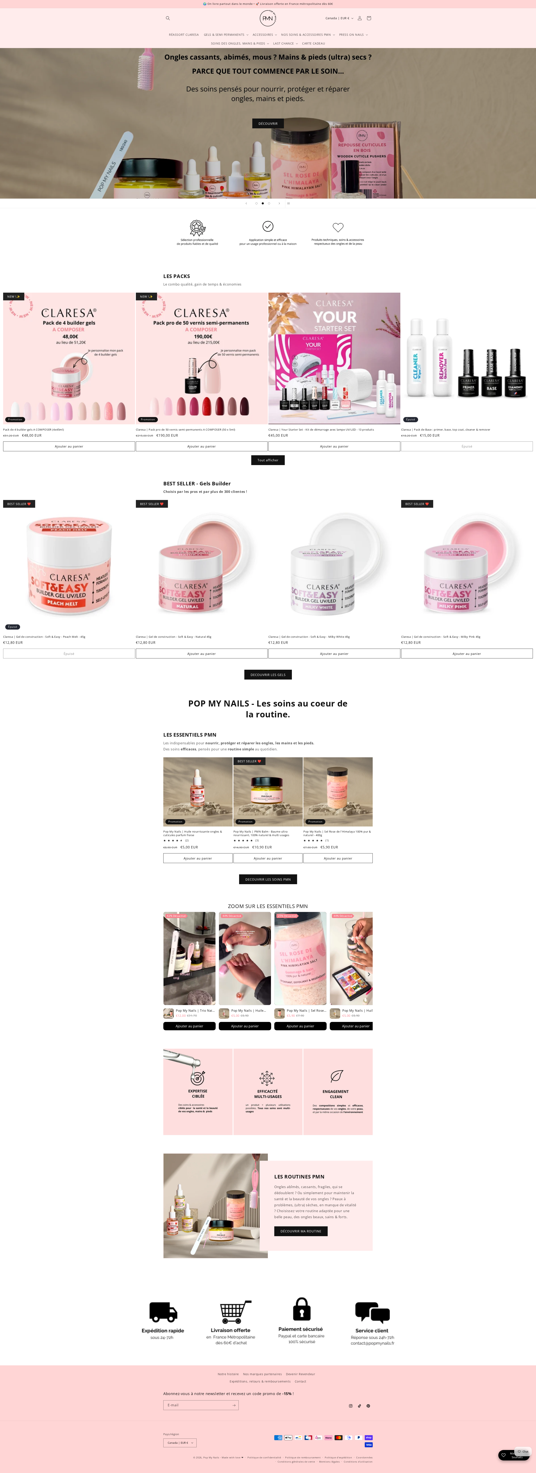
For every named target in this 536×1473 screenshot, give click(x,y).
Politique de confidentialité (264, 1457)
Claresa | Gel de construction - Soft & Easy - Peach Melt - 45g (44, 637)
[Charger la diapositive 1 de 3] (256, 203)
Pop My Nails (211, 1457)
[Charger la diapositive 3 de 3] (269, 203)
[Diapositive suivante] (279, 203)
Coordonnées (364, 1457)
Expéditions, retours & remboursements (260, 1381)
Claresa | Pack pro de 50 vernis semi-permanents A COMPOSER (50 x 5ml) (185, 429)
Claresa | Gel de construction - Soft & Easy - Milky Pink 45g (441, 637)
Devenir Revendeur (300, 1374)
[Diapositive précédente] (246, 203)
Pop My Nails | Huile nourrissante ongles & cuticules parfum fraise (192, 833)
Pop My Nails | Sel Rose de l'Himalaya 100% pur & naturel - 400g (337, 833)
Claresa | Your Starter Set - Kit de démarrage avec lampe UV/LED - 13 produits (321, 429)
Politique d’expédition (338, 1457)
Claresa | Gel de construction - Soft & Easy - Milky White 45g (309, 637)
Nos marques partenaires (262, 1374)
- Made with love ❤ (232, 1457)
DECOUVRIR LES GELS (268, 675)
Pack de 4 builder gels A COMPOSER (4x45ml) (33, 429)
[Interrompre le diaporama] (289, 203)
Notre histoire (228, 1374)
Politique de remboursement (303, 1457)
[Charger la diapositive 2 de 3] (263, 203)
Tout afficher (268, 460)
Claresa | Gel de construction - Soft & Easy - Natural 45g (173, 637)
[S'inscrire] (233, 1405)
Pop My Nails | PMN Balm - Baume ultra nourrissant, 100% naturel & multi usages (261, 833)
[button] (168, 18)
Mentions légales (329, 1461)
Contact (300, 1381)
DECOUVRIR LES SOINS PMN (268, 879)
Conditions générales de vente (296, 1461)
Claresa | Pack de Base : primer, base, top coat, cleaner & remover (446, 429)
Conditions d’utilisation (358, 1461)
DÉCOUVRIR (268, 123)
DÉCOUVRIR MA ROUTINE (301, 1231)
